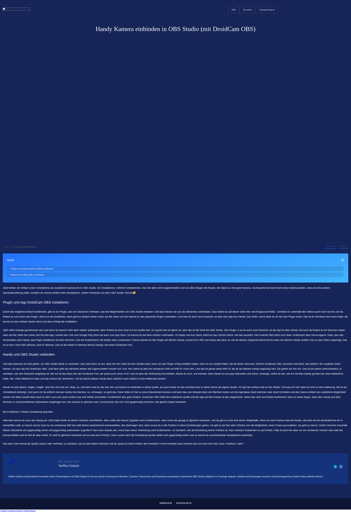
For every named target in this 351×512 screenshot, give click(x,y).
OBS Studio (89, 288)
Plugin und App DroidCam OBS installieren (32, 268)
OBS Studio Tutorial (121, 292)
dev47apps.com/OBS (263, 311)
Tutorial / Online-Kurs (24, 247)
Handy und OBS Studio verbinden (27, 274)
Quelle (154, 387)
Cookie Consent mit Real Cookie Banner (18, 511)
